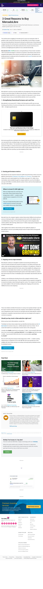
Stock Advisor (32, 520)
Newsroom (20, 524)
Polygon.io (14, 526)
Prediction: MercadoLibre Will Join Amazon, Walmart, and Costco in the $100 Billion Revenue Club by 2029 (31, 390)
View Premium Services (33, 506)
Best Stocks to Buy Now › (32, 5)
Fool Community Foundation (23, 549)
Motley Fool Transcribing (11, 405)
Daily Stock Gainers (37, 11)
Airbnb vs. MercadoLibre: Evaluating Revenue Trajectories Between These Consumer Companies (10, 390)
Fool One (31, 527)
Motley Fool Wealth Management (24, 546)
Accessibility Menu (21, 0)
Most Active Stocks (37, 9)
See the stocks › (8, 208)
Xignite (10, 526)
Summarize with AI (24, 32)
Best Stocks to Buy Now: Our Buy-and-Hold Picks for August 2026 (31, 407)
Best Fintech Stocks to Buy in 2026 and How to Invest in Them (31, 374)
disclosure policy (9, 433)
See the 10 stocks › (7, 347)
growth (30, 56)
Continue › (7, 451)
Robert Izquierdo (10, 388)
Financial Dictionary (31, 539)
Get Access (11, 484)
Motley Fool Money (33, 529)
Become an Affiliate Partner (23, 551)
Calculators (30, 537)
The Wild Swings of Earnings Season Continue (10, 373)
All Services (32, 519)
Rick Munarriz (30, 388)
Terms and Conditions (18, 558)
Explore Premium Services (13, 15)
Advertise (20, 527)
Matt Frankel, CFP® (31, 372)
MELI (10, 50)
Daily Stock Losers (38, 12)
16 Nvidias (35, 441)
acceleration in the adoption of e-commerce (22, 176)
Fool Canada (20, 536)
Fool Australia (20, 534)
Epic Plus (31, 524)
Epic (31, 522)
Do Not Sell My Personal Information (30, 558)
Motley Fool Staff (10, 372)
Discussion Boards (31, 536)
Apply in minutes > (21, 134)
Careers (19, 520)
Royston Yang (6, 29)
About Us (20, 519)
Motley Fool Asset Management (24, 544)
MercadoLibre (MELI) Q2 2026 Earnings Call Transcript (10, 407)
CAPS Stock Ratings (31, 534)
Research (20, 522)
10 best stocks (6, 203)
